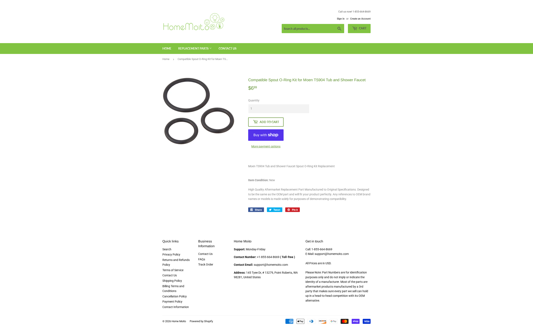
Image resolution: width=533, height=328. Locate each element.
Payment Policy (172, 301)
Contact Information (175, 307)
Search (166, 249)
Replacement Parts (193, 48)
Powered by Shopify (201, 321)
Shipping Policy (172, 280)
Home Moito (179, 321)
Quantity (253, 100)
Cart (362, 28)
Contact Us (228, 48)
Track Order (205, 264)
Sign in (341, 18)
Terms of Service (172, 270)
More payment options (265, 146)
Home (166, 48)
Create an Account (360, 18)
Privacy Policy (171, 254)
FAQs (201, 259)
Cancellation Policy (174, 296)
